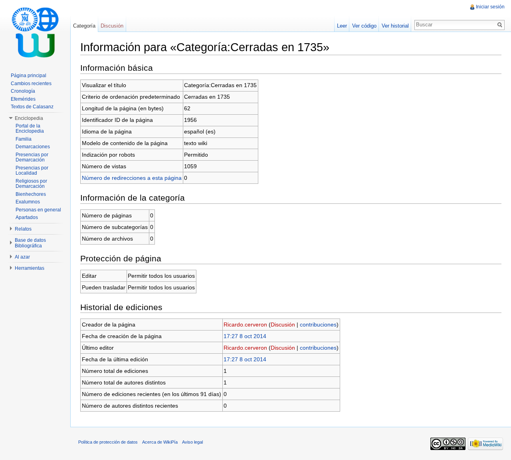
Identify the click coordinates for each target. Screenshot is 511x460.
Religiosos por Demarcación (31, 183)
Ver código (364, 26)
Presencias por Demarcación (32, 157)
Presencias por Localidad (32, 170)
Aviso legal (192, 442)
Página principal (28, 75)
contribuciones (318, 324)
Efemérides (23, 99)
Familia (24, 139)
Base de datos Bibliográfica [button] (30, 243)
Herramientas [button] (29, 268)
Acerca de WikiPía (160, 442)
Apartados (27, 217)
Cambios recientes (31, 83)
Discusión (283, 324)
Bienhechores (31, 194)
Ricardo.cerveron (245, 324)
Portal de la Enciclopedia (30, 128)
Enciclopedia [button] (29, 118)
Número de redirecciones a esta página (132, 178)
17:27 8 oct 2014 (245, 336)
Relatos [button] (23, 229)
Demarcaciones (33, 146)
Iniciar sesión (490, 7)
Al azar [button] (22, 257)
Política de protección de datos (108, 442)
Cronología (23, 91)
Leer (342, 26)
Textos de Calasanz (32, 107)
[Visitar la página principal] (35, 32)
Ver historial (395, 26)
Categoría (84, 26)
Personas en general (38, 210)
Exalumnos (28, 202)
